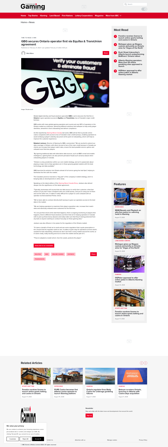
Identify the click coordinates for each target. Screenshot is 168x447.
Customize (13, 439)
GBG (46, 254)
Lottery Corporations (84, 15)
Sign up (89, 415)
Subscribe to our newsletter (44, 245)
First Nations (67, 15)
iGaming (43, 15)
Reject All (25, 439)
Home (23, 15)
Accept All (38, 439)
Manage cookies (112, 440)
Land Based (54, 15)
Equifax (38, 254)
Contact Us (49, 440)
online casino (58, 254)
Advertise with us (80, 440)
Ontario (71, 254)
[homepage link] (33, 6)
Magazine (99, 15)
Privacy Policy (143, 440)
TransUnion (39, 259)
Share (106, 53)
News (32, 22)
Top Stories (33, 15)
